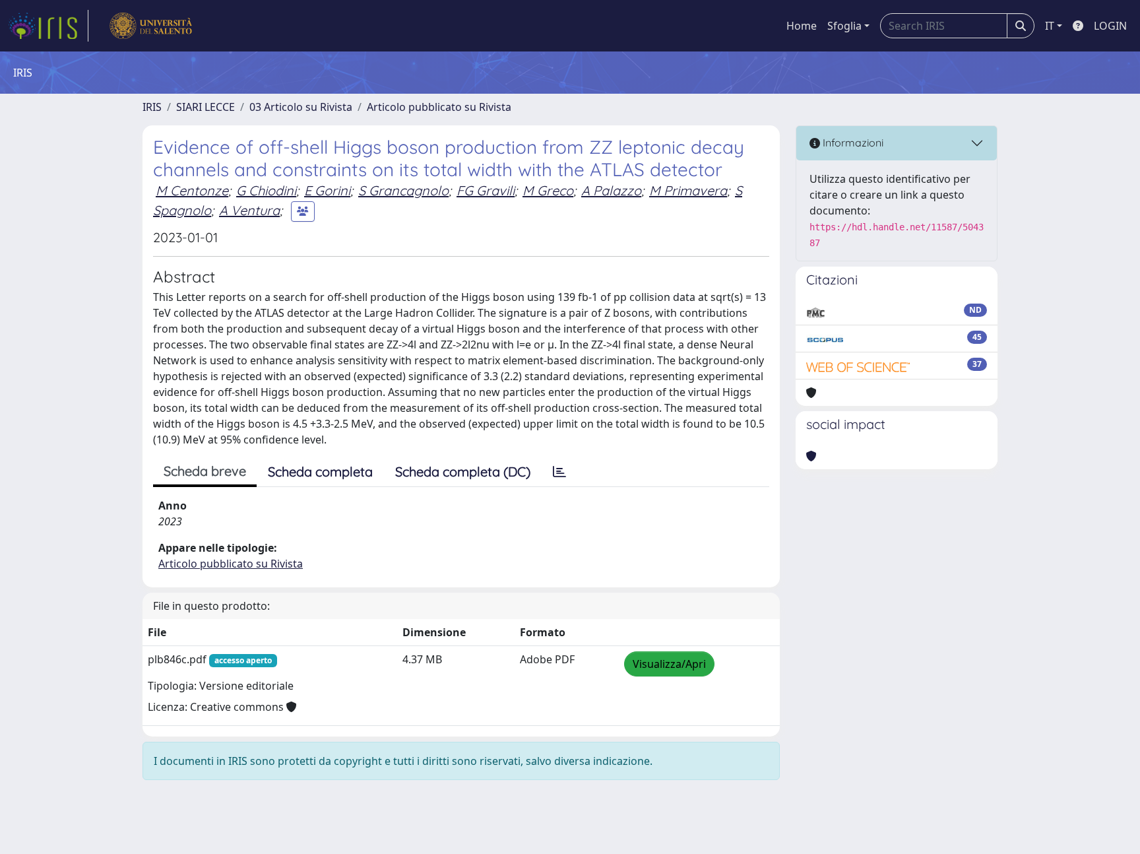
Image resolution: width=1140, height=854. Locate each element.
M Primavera (688, 190)
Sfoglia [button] (844, 25)
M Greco (547, 190)
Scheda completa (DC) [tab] (462, 471)
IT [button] (1049, 25)
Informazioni (851, 142)
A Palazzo (611, 190)
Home (801, 25)
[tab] (559, 472)
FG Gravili (486, 190)
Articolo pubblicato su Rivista (439, 107)
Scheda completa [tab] (320, 471)
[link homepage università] (151, 26)
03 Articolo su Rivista (300, 107)
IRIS (152, 107)
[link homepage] (48, 26)
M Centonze (192, 190)
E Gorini (327, 190)
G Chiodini (266, 190)
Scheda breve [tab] (205, 471)
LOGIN (1110, 25)
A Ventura (249, 210)
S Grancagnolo (403, 190)
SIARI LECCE (205, 107)
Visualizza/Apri (669, 664)
